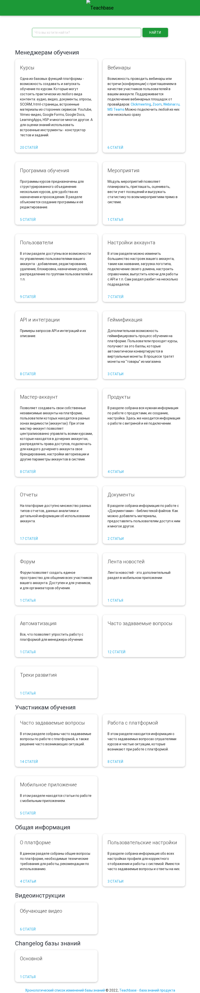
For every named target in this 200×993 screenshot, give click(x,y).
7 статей (115, 297)
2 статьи (116, 538)
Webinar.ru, (171, 104)
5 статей (28, 219)
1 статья (115, 219)
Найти (155, 32)
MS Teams (116, 109)
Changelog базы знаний (47, 943)
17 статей (29, 538)
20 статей (29, 147)
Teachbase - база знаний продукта (147, 990)
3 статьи (115, 374)
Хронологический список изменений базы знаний (65, 990)
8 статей (28, 374)
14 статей (29, 761)
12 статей (116, 652)
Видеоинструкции (40, 895)
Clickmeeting (141, 104)
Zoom (157, 104)
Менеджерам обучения (47, 52)
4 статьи (116, 472)
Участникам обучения (45, 707)
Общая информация (42, 827)
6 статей (115, 147)
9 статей (28, 297)
